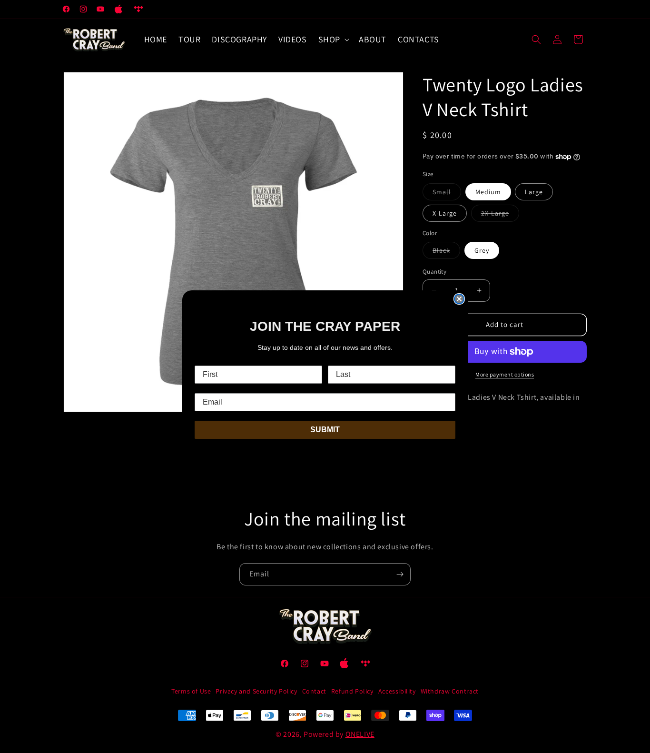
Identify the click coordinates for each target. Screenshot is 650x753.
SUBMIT (325, 430)
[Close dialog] (459, 299)
